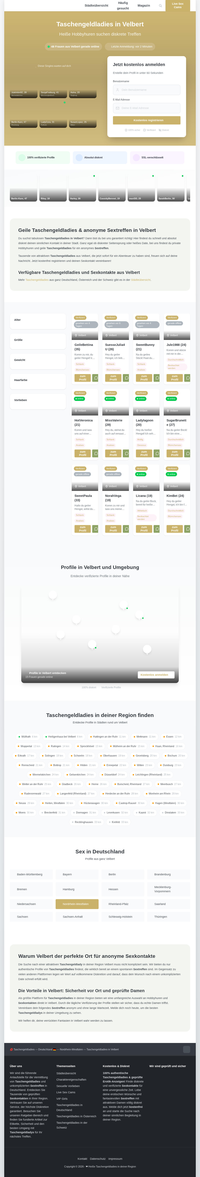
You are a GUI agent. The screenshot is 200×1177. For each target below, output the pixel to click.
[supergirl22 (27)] (147, 649)
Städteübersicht (140, 279)
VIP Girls (62, 1098)
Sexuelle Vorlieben (68, 1086)
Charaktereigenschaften (71, 1079)
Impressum (115, 1158)
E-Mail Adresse (121, 99)
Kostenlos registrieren (148, 120)
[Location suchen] (160, 5)
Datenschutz (98, 1158)
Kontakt (82, 1158)
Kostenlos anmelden (154, 674)
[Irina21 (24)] (53, 595)
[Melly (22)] (60, 634)
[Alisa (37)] (76, 619)
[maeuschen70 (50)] (123, 604)
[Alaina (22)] (116, 629)
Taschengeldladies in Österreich (76, 1116)
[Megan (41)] (139, 614)
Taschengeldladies (37, 279)
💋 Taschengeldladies (22, 1049)
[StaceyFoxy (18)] (92, 644)
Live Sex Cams (65, 1092)
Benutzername (121, 81)
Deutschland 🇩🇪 (47, 1049)
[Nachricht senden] (96, 378)
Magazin (144, 5)
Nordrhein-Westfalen (71, 1049)
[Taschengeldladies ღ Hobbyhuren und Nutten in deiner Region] (41, 5)
